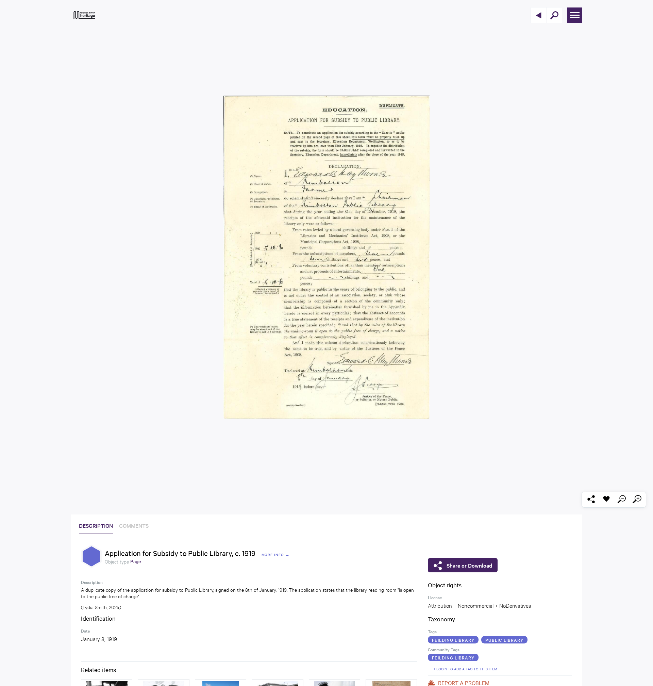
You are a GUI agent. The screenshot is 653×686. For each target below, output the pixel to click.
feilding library (453, 640)
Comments (134, 525)
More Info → (276, 554)
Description (96, 525)
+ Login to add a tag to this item (465, 668)
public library (504, 640)
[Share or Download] (591, 499)
